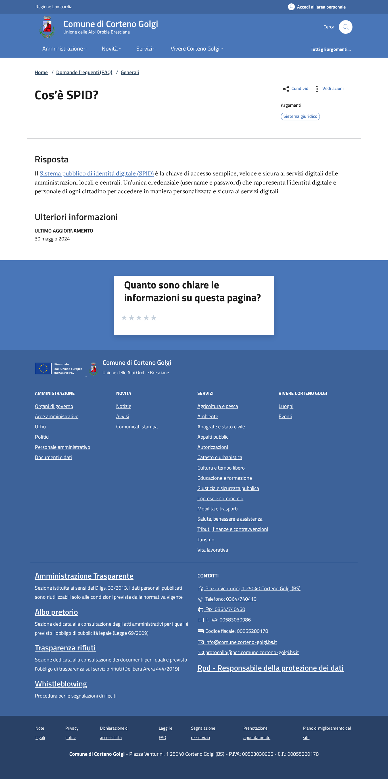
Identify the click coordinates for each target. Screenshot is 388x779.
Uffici (40, 426)
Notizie (123, 406)
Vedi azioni (332, 88)
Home (41, 72)
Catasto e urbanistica (219, 457)
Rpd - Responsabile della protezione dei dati (270, 668)
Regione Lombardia (54, 6)
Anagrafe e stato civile (221, 426)
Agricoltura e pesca (217, 406)
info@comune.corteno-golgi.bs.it (240, 642)
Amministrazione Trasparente (84, 576)
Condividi (300, 88)
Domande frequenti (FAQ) (84, 72)
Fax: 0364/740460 (224, 609)
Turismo (205, 539)
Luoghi (286, 406)
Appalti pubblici (213, 437)
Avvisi (122, 416)
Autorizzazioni (212, 447)
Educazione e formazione (224, 478)
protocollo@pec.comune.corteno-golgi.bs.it (251, 652)
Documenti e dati (53, 457)
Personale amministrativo (62, 447)
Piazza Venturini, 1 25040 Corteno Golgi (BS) (278, 587)
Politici (42, 437)
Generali (130, 72)
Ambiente (207, 416)
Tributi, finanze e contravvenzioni (232, 529)
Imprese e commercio (220, 498)
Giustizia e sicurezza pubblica (228, 488)
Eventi (285, 416)
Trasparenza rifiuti (65, 648)
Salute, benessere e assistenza (229, 519)
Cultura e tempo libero (221, 468)
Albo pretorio (56, 612)
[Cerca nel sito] (345, 27)
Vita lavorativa (212, 550)
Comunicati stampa (137, 426)
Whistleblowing (61, 684)
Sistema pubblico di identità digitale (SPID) (97, 173)
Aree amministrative (56, 416)
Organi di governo (54, 406)
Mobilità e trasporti (217, 508)
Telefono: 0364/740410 (230, 599)
